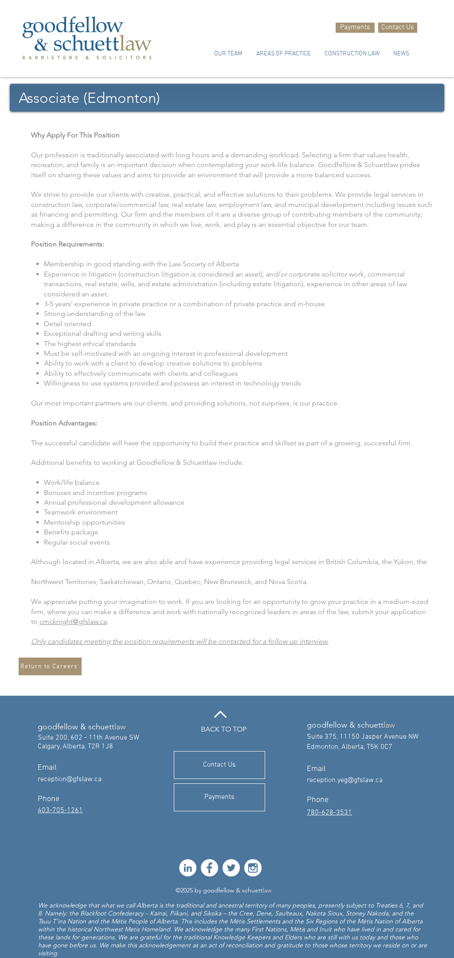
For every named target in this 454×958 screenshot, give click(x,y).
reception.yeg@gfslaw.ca (345, 780)
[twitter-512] (231, 867)
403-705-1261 (60, 810)
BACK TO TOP (224, 729)
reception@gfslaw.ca (70, 779)
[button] (228, 54)
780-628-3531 (329, 812)
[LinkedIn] (187, 867)
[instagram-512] (253, 867)
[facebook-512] (209, 867)
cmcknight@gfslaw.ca (73, 621)
